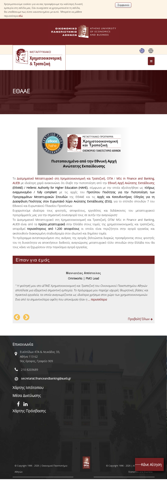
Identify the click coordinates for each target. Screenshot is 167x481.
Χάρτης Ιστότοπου (28, 387)
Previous (17, 317)
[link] (65, 178)
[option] (84, 285)
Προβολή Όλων (139, 319)
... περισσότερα (97, 299)
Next (26, 317)
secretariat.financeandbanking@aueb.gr (46, 378)
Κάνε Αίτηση (151, 464)
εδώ (21, 16)
